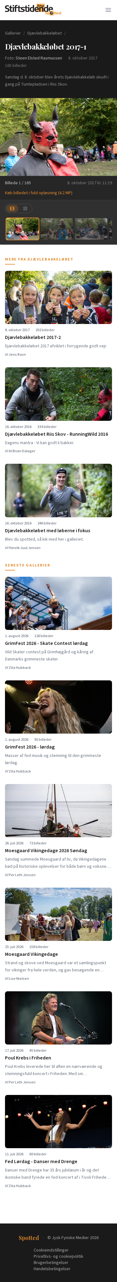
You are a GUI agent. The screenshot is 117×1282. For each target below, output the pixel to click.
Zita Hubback (20, 667)
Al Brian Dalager (22, 451)
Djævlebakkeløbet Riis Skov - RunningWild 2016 (56, 434)
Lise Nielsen (19, 978)
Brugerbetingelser (51, 1263)
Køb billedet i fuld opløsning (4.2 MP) (38, 193)
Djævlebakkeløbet (44, 33)
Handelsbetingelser (52, 1269)
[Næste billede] (108, 137)
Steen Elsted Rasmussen (39, 58)
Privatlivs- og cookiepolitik (58, 1256)
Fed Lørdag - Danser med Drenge (41, 1161)
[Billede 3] (91, 229)
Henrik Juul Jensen (25, 548)
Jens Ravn (17, 354)
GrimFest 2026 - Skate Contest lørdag (46, 643)
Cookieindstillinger (51, 1250)
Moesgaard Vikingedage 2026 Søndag (46, 850)
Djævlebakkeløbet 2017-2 (33, 337)
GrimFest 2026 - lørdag (30, 747)
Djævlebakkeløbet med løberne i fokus (47, 530)
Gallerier (13, 33)
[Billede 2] (57, 229)
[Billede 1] (22, 229)
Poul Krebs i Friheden (28, 1057)
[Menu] (108, 10)
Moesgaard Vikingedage (31, 954)
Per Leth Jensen (22, 875)
